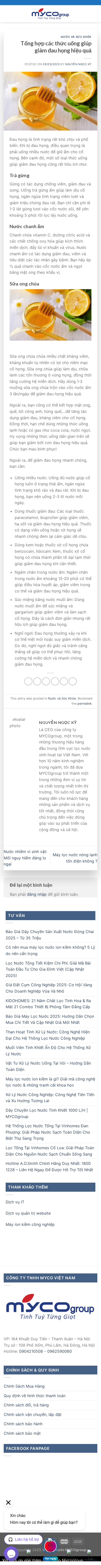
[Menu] (7, 14)
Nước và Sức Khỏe (76, 37)
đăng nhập (37, 894)
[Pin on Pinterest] (64, 681)
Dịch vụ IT (15, 1201)
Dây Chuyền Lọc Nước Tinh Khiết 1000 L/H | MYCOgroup (47, 1113)
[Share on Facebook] (37, 681)
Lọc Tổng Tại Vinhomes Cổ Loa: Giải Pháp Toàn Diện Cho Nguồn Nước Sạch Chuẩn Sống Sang (50, 1151)
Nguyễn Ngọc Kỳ (78, 64)
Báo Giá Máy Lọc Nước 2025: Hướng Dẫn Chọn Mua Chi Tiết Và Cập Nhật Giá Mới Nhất (50, 1019)
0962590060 (59, 1351)
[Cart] (94, 13)
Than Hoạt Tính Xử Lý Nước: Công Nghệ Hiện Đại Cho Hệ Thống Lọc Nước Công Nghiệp (48, 1035)
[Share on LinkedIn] (73, 681)
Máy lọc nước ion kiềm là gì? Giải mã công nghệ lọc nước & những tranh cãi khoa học (50, 1082)
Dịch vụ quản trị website (28, 1213)
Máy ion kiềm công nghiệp (30, 1224)
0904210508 (31, 1351)
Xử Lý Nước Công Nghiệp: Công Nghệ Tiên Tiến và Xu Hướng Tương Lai (50, 1097)
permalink (84, 703)
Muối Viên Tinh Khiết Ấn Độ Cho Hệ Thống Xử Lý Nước (48, 1050)
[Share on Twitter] (46, 681)
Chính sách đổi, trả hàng (26, 1404)
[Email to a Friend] (55, 681)
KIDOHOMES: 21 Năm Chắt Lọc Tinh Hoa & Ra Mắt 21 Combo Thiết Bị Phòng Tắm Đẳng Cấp (48, 1003)
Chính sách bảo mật (22, 1433)
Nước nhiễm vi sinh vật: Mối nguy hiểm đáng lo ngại (25, 857)
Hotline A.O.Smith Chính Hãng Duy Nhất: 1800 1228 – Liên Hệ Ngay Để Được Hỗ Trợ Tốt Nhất (49, 1166)
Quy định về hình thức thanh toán (34, 1395)
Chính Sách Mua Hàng (24, 1386)
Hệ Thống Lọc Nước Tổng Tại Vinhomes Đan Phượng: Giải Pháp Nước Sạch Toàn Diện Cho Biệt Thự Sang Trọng (48, 1132)
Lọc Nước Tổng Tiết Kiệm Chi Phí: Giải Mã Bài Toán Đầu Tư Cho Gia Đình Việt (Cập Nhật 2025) (48, 969)
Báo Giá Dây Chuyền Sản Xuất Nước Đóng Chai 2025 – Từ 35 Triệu (50, 934)
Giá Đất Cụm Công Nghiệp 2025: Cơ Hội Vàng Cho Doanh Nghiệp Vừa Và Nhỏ (49, 988)
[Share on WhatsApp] (28, 681)
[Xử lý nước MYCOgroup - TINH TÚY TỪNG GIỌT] (50, 13)
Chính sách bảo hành (23, 1423)
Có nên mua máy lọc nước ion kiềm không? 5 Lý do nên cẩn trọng (50, 950)
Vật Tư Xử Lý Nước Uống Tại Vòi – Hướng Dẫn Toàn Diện (48, 1066)
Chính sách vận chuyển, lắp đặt (33, 1414)
